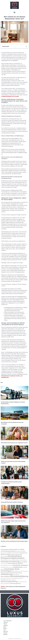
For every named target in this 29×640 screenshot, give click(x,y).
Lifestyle (6, 625)
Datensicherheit (4, 552)
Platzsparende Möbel (6, 572)
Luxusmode (3, 567)
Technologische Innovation (6, 578)
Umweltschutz (4, 579)
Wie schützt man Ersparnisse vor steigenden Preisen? (14, 442)
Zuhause (3, 586)
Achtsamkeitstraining (7, 551)
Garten (5, 623)
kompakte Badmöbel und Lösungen (10, 96)
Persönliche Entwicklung (23, 571)
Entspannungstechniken (13, 558)
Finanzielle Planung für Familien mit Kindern (12, 502)
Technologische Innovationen (17, 578)
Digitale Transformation (13, 552)
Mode (5, 626)
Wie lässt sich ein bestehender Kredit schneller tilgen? (14, 541)
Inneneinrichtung (4, 565)
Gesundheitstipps (4, 563)
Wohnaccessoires (12, 579)
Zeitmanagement (15, 583)
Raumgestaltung (17, 572)
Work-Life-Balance (5, 583)
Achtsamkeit (4, 549)
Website (5, 634)
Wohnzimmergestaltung (22, 581)
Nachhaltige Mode (11, 569)
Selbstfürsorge (7, 574)
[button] (14, 12)
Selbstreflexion (16, 574)
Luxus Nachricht (7, 620)
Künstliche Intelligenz (20, 565)
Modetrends (17, 567)
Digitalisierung (23, 552)
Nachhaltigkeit (6, 571)
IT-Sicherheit (10, 565)
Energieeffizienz (15, 556)
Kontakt (5, 632)
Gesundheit (23, 562)
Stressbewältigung (19, 576)
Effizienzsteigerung (7, 554)
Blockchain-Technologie (20, 551)
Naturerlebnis (15, 571)
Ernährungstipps (4, 560)
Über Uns (6, 631)
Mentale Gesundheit (9, 567)
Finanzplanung (16, 560)
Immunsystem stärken (15, 563)
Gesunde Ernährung (10, 562)
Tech (5, 629)
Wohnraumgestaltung (9, 581)
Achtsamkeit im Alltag (16, 549)
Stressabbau (5, 576)
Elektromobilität (4, 556)
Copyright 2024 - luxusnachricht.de (14, 638)
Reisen (5, 628)
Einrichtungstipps (17, 554)
